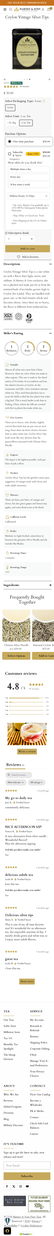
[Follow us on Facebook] (7, 1186)
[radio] (29, 141)
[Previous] (5, 79)
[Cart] (48, 9)
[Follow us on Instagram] (20, 1186)
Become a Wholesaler (36, 1103)
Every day (15, 177)
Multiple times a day (20, 169)
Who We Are (11, 1094)
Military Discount (13, 1125)
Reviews (8, 1100)
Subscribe (27, 1176)
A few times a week (20, 184)
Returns (34, 1036)
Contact (34, 1117)
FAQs (33, 1055)
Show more (27, 981)
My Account (37, 1020)
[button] (27, 698)
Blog (6, 1119)
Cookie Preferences (31, 1225)
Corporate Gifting (40, 1048)
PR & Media (37, 1111)
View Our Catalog (40, 1094)
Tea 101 (8, 1038)
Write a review (27, 751)
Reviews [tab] (15, 764)
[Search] (10, 9)
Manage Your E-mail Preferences (39, 1063)
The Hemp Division (9, 1057)
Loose (10, 107)
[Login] (43, 9)
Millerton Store (12, 1032)
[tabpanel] (27, 879)
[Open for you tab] (7, 1231)
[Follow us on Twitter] (13, 1186)
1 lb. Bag (12, 122)
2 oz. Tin (26, 122)
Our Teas (9, 1020)
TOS (27, 1221)
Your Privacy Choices (37, 1074)
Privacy (36, 1221)
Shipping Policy (38, 1042)
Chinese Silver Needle (16, 645)
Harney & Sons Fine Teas (27, 1217)
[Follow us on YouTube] (27, 1186)
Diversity (9, 1113)
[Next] (49, 79)
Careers (34, 1134)
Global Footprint (12, 1106)
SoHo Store (10, 1026)
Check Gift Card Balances (39, 1125)
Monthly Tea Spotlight (11, 1046)
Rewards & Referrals (36, 1028)
